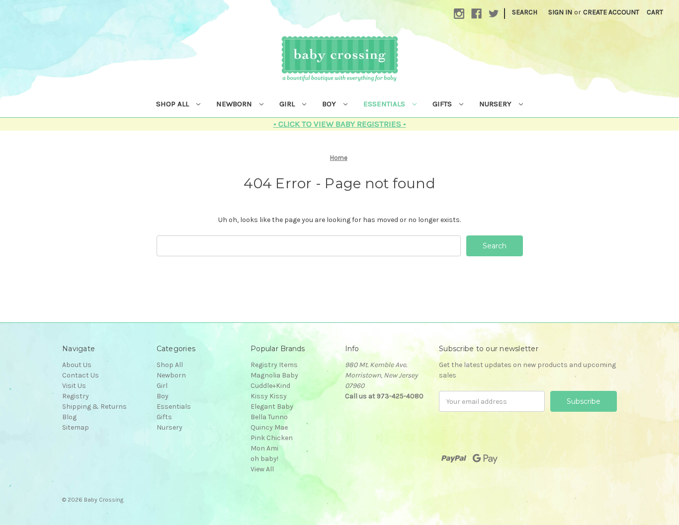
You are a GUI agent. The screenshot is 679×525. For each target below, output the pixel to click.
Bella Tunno (269, 417)
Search (524, 12)
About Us (76, 365)
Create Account (611, 12)
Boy (330, 103)
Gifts (443, 103)
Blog (69, 417)
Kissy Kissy (269, 396)
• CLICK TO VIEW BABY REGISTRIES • (339, 124)
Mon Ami (264, 448)
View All (262, 469)
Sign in (560, 12)
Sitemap (75, 427)
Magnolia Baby (274, 375)
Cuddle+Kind (270, 385)
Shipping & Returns (94, 406)
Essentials (385, 103)
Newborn (235, 103)
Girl (288, 103)
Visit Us (74, 385)
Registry (75, 396)
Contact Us (80, 375)
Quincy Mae (269, 427)
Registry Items (274, 365)
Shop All (173, 103)
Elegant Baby (272, 406)
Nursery (496, 103)
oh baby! (264, 458)
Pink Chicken (272, 438)
